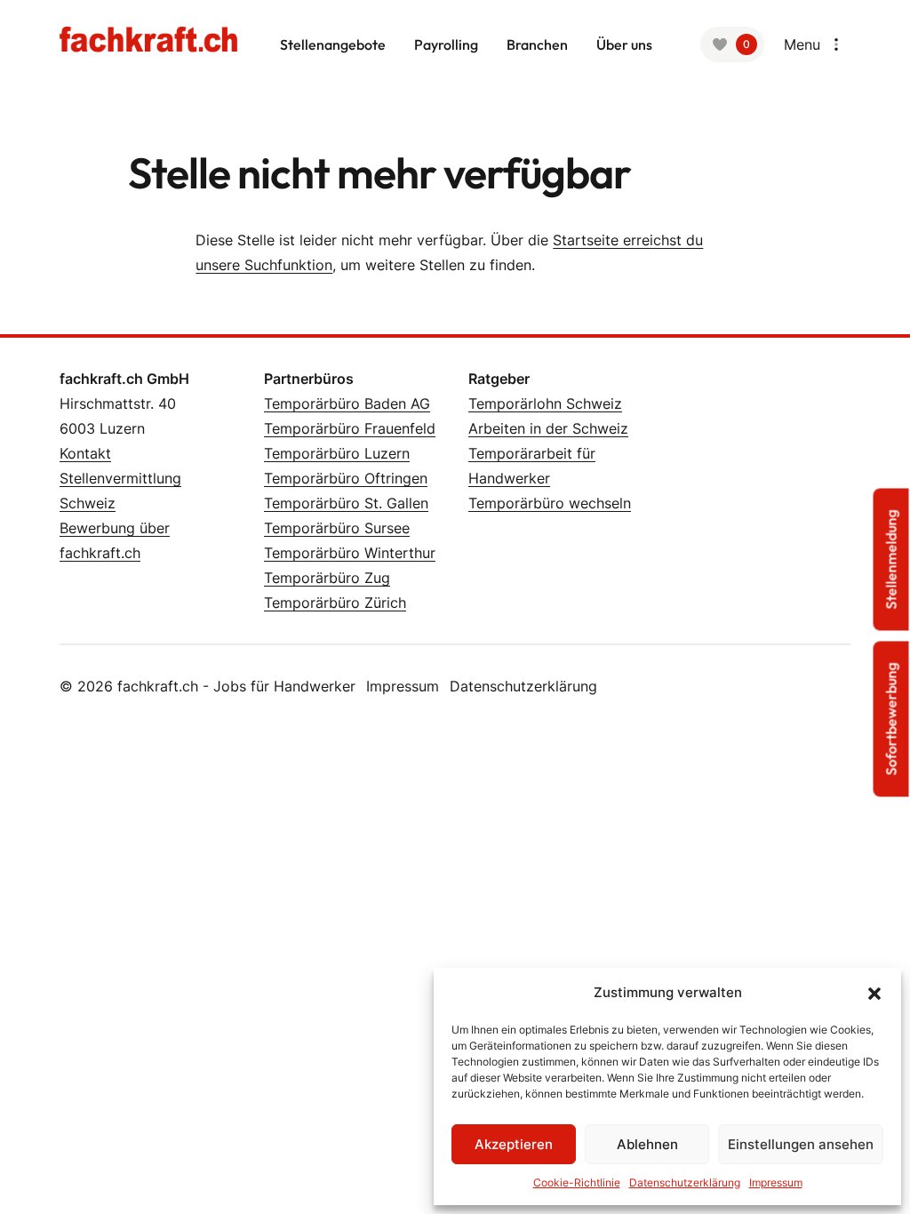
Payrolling (446, 44)
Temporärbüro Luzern (337, 453)
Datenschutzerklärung (684, 1182)
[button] (874, 993)
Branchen (537, 44)
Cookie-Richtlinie (576, 1182)
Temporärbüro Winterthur (349, 553)
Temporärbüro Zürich (335, 602)
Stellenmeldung (891, 560)
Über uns (624, 44)
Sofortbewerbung (891, 719)
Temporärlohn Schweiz (545, 403)
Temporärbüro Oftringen (345, 478)
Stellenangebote (333, 44)
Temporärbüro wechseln (549, 503)
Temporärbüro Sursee (337, 528)
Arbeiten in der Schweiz (548, 428)
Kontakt (85, 453)
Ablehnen (647, 1144)
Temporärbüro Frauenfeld (349, 428)
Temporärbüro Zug (327, 578)
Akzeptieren (514, 1144)
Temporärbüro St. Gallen (346, 503)
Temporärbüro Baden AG (347, 403)
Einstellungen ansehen (801, 1144)
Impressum (775, 1182)
